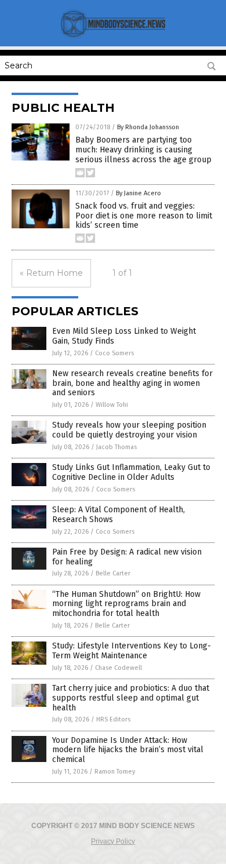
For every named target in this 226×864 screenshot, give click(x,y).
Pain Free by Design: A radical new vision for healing (127, 557)
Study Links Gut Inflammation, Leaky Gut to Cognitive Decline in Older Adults (131, 472)
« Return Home (51, 273)
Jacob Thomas (116, 447)
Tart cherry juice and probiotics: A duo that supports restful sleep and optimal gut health (130, 698)
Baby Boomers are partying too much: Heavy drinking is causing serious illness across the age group (143, 150)
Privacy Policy (113, 841)
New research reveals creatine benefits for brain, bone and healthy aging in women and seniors (132, 383)
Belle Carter (113, 573)
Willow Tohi (112, 405)
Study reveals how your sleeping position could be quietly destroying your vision (129, 430)
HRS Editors (113, 719)
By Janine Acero (138, 193)
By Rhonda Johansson (148, 127)
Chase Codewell (118, 668)
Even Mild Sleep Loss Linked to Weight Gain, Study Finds (124, 336)
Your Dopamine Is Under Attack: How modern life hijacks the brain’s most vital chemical (127, 750)
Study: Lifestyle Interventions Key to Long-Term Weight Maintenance (131, 651)
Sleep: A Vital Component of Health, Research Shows (118, 514)
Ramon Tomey (114, 771)
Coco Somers (114, 353)
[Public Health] (113, 38)
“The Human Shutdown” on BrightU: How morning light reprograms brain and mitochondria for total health (126, 604)
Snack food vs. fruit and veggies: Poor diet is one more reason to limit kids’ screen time (143, 216)
